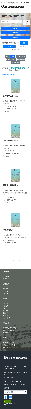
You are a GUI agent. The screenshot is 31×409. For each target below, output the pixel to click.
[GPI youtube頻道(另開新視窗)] (11, 396)
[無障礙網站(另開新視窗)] (7, 401)
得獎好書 (5, 289)
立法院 (18, 56)
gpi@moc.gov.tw (16, 381)
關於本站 (9, 2)
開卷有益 (6, 298)
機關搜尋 (15, 37)
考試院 (8, 59)
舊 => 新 (21, 46)
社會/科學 (5, 313)
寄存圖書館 (6, 332)
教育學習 (5, 310)
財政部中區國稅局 (15, 235)
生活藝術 (5, 306)
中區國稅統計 (8, 230)
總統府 (7, 56)
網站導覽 (3, 2)
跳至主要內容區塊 (5, 1)
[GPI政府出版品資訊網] (12, 6)
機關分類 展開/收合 (8, 74)
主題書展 (5, 291)
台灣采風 (5, 303)
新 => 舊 (9, 46)
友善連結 (5, 347)
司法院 (24, 56)
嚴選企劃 (6, 284)
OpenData (14, 342)
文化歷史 (5, 308)
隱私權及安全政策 (18, 2)
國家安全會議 (21, 59)
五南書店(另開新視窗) (9, 330)
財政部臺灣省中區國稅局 (17, 101)
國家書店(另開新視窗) (9, 328)
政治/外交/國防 (7, 318)
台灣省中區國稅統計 (11, 96)
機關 (24, 43)
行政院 (13, 56)
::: (4, 354)
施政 (15, 43)
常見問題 (5, 342)
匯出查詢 (16, 49)
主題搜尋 (15, 28)
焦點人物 (5, 293)
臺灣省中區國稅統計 (11, 185)
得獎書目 (13, 345)
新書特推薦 (6, 279)
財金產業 (5, 315)
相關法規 (5, 345)
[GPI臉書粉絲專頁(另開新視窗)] (6, 396)
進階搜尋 (26, 22)
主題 (7, 43)
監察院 (14, 59)
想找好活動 (6, 276)
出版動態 (6, 271)
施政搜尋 (15, 33)
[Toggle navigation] (3, 10)
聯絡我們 (26, 2)
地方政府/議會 (15, 62)
